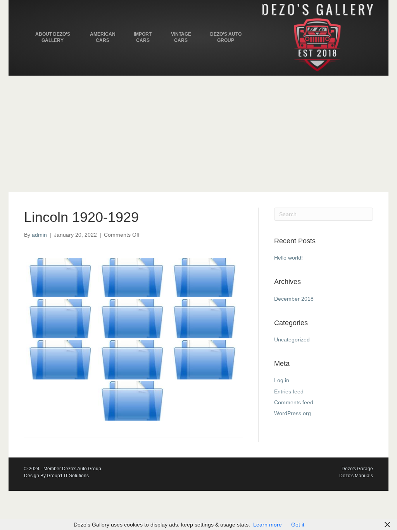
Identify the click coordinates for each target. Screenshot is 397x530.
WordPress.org (292, 413)
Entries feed (289, 391)
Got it (297, 524)
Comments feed (293, 402)
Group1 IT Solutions (68, 475)
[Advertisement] (198, 134)
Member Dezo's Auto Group (72, 468)
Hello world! (288, 258)
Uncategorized (292, 339)
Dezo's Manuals (356, 475)
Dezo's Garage (357, 468)
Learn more (267, 524)
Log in (281, 380)
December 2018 (294, 299)
